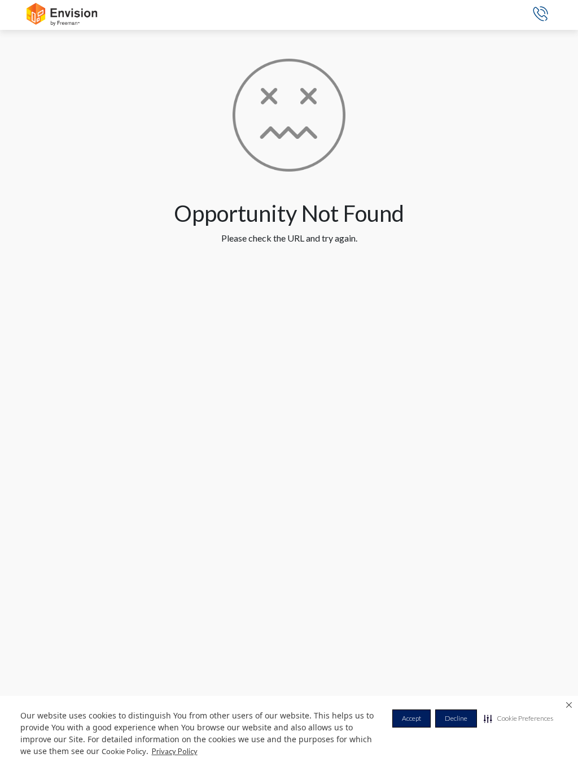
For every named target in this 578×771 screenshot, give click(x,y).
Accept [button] (411, 718)
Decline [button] (456, 718)
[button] (518, 718)
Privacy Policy (175, 751)
